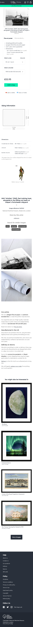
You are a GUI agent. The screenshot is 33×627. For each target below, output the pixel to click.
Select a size (14, 58)
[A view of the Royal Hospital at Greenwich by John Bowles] (16, 481)
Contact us (5, 560)
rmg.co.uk (19, 607)
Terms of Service (7, 595)
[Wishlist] (28, 2)
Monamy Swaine (6, 528)
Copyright (5, 593)
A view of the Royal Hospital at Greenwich (13, 494)
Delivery (3, 361)
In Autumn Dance (6, 463)
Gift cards (5, 571)
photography (16, 229)
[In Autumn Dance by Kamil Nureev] (16, 446)
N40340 (14, 226)
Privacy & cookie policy (9, 584)
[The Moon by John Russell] (16, 403)
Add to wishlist (11, 92)
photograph (22, 226)
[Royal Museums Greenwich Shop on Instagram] (11, 607)
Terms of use (6, 587)
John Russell (5, 425)
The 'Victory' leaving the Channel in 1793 (12, 527)
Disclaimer (5, 579)
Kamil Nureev (5, 464)
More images (16, 537)
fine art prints (18, 326)
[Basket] (30, 2)
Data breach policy (8, 590)
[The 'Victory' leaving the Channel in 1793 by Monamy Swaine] (16, 513)
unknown (16, 33)
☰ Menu (2, 2)
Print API (5, 623)
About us (5, 558)
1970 (7, 226)
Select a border (8, 67)
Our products (6, 563)
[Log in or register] (25, 2)
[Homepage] (16, 2)
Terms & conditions (8, 582)
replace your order (16, 366)
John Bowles (5, 495)
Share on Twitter (22, 92)
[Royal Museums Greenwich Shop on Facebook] (4, 607)
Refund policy (6, 598)
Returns (5, 569)
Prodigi (11, 623)
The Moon (4, 424)
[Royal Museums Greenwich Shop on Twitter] (8, 607)
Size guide (22, 58)
